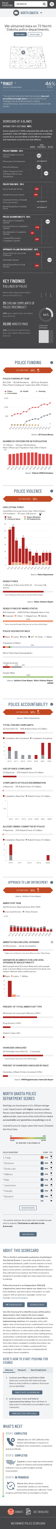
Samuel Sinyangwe (19, 1298)
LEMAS (50, 683)
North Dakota (26, 13)
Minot (8, 83)
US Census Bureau (45, 434)
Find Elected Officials (24, 1413)
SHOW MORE (28, 1208)
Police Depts (20, 34)
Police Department (45, 574)
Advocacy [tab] (9, 1369)
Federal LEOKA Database (42, 473)
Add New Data (28, 1234)
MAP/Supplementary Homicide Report (37, 1079)
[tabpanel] (28, 1396)
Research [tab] (22, 1369)
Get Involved (40, 1511)
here (44, 1288)
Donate (19, 1511)
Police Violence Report (43, 602)
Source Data (37, 1304)
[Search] (44, 4)
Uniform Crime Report (23, 680)
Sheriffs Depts (35, 34)
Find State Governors (27, 1392)
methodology (14, 1304)
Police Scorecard (7, 4)
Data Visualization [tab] (38, 1369)
